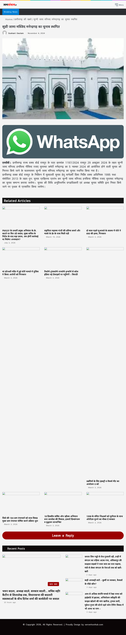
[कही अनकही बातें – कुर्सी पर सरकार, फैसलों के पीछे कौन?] (73, 584)
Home (8, 19)
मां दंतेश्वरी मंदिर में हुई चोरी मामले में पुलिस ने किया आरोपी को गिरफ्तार (20, 273)
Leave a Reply (63, 535)
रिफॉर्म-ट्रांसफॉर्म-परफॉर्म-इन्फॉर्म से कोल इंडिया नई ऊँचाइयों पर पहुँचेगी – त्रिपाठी (61, 273)
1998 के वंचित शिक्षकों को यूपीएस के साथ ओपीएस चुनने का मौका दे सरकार (104, 518)
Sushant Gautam (16, 33)
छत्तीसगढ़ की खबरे (23, 19)
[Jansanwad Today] (9, 4)
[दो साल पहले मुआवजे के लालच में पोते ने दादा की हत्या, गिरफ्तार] (105, 217)
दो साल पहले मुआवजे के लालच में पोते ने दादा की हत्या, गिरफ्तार (103, 232)
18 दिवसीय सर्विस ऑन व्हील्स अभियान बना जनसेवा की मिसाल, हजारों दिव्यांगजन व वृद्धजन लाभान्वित (62, 519)
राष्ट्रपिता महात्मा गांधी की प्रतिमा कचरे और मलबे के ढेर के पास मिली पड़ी (62, 232)
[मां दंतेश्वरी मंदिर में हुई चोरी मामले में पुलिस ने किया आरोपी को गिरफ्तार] (21, 257)
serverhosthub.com (94, 624)
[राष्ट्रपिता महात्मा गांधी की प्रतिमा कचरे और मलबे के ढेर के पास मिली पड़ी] (63, 217)
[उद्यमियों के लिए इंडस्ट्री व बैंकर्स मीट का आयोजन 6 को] (105, 362)
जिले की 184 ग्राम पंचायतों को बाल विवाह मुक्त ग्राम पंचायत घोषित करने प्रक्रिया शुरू (20, 519)
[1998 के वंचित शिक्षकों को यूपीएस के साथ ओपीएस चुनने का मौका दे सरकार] (105, 502)
